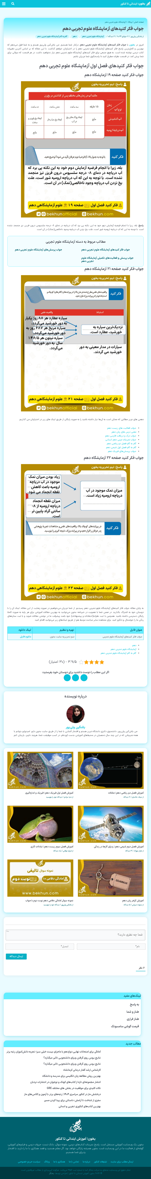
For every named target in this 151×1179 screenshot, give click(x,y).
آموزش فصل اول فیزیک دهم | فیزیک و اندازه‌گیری (49, 793)
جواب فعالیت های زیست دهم (121, 428)
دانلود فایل (25, 636)
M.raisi (112, 1074)
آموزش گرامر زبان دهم (133, 900)
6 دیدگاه (111, 36)
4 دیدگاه (128, 851)
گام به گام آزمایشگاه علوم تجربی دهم (52, 36)
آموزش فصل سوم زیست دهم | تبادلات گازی (52, 846)
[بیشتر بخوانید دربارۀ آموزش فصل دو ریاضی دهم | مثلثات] (111, 770)
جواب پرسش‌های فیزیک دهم (122, 451)
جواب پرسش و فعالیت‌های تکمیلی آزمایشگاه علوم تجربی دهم (107, 259)
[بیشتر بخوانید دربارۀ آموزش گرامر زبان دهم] (111, 878)
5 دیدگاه (127, 904)
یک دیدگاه (57, 851)
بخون (132, 45)
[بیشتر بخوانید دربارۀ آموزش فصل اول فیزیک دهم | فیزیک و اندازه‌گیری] (40, 770)
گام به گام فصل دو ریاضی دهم (121, 443)
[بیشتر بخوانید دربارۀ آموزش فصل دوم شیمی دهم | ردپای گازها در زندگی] (111, 824)
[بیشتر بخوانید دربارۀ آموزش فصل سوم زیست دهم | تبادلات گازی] (40, 824)
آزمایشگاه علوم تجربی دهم (115, 22)
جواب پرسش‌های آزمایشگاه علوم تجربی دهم (38, 250)
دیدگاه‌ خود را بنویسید (54, 797)
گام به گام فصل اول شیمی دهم (121, 447)
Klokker (112, 1013)
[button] (12, 4)
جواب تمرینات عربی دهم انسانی (120, 439)
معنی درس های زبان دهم (124, 432)
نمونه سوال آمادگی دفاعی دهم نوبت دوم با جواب (49, 900)
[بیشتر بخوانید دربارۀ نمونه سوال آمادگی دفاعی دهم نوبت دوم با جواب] (40, 878)
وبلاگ (130, 22)
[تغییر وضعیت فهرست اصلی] (3, 3)
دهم (75, 36)
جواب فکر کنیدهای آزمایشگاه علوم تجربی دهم (105, 250)
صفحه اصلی (139, 22)
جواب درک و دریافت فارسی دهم (120, 436)
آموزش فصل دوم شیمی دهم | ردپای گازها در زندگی (119, 846)
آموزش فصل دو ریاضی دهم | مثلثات (126, 793)
